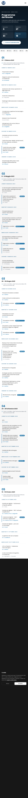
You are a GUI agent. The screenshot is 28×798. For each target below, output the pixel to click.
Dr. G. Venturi (5, 92)
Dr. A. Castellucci (6, 537)
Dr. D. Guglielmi (5, 126)
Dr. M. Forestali (5, 80)
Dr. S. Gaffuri (5, 294)
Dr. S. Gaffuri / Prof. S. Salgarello (9, 513)
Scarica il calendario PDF (12, 42)
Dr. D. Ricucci (5, 164)
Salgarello (8, 114)
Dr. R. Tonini (5, 144)
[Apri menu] (25, 2)
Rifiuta (7, 683)
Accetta (20, 683)
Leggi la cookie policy (12, 680)
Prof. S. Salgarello (6, 73)
